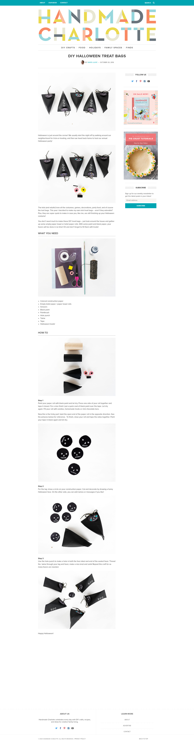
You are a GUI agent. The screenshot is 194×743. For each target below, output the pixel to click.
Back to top (143, 739)
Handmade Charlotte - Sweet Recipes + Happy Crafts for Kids (97, 25)
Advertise (127, 726)
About (42, 3)
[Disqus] (77, 674)
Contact (64, 3)
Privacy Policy (80, 739)
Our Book (52, 3)
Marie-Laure (92, 62)
